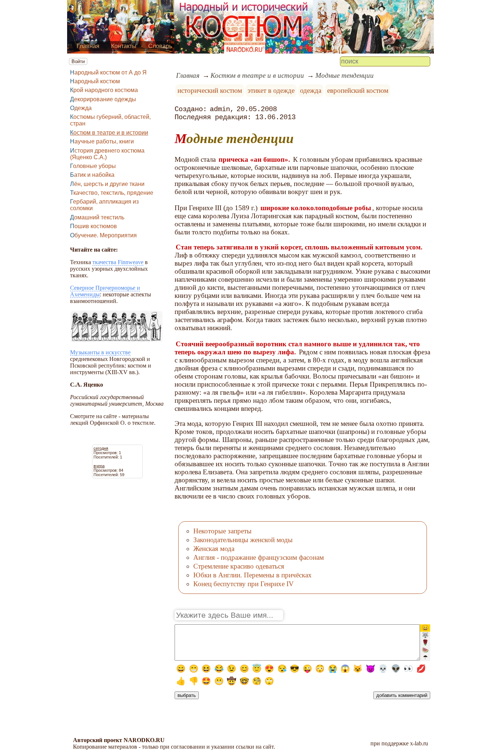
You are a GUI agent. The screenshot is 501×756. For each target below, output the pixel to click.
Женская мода (213, 548)
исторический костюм (210, 90)
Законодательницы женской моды (243, 540)
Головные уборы (93, 166)
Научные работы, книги (102, 141)
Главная (88, 46)
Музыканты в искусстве (100, 352)
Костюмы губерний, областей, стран (110, 120)
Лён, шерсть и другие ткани (107, 184)
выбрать (187, 695)
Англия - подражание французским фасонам (258, 557)
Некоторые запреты (222, 531)
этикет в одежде (271, 90)
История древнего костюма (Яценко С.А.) (107, 153)
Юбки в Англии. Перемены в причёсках (252, 575)
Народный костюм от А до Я (108, 72)
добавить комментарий (401, 695)
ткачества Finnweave (117, 262)
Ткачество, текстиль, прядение (111, 193)
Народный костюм (95, 81)
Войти (78, 61)
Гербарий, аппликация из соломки (104, 204)
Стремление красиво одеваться (238, 566)
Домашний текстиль (97, 217)
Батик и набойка (92, 175)
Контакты (123, 46)
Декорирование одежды (103, 99)
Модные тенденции (344, 75)
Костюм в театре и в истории (109, 132)
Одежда (81, 108)
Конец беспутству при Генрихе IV (243, 584)
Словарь (160, 46)
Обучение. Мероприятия (103, 235)
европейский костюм (357, 90)
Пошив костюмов (93, 226)
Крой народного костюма (104, 90)
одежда (310, 90)
